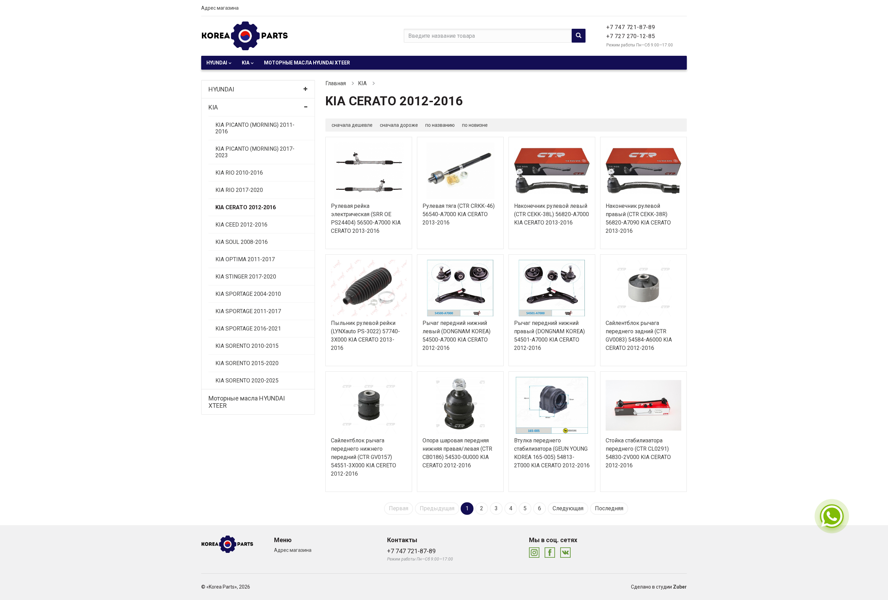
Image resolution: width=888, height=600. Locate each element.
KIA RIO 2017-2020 (239, 190)
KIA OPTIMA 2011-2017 (245, 259)
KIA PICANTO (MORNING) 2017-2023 (254, 152)
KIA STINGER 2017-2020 (245, 276)
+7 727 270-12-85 (630, 36)
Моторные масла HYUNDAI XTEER (307, 62)
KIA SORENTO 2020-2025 (247, 380)
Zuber (680, 587)
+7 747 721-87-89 (630, 27)
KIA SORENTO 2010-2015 (247, 346)
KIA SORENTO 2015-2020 (247, 363)
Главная (335, 83)
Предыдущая (437, 508)
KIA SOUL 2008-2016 (241, 242)
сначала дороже (399, 125)
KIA (245, 62)
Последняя (609, 508)
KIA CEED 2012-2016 (241, 224)
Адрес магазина (220, 8)
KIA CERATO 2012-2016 (245, 207)
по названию (440, 125)
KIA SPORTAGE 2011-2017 (248, 311)
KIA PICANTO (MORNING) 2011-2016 (254, 128)
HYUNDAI (216, 62)
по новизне (475, 125)
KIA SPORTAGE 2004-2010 (248, 294)
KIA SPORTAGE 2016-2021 (248, 328)
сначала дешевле (352, 125)
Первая (398, 508)
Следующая (568, 508)
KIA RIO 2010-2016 (239, 172)
